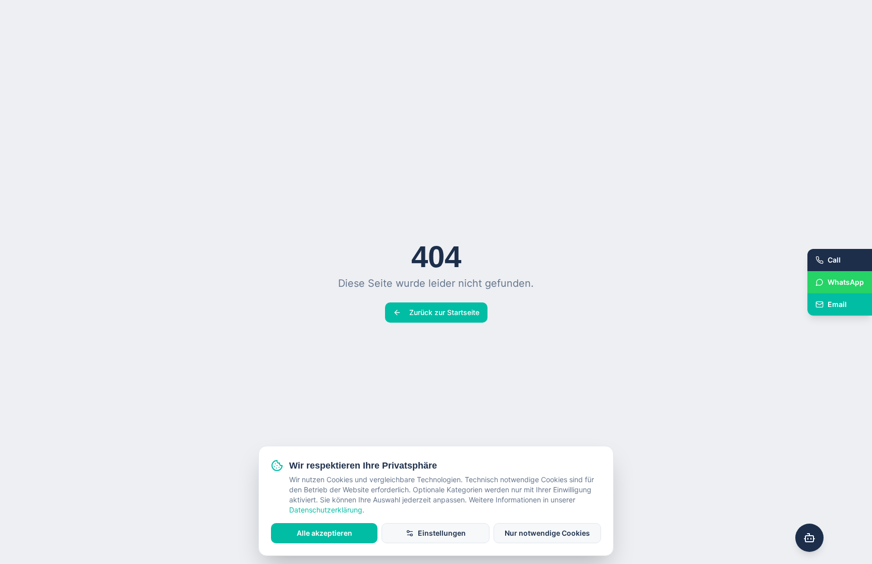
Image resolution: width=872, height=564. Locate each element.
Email (837, 304)
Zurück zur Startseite (444, 312)
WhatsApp (846, 282)
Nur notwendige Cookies (547, 533)
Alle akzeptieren (324, 533)
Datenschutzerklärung (325, 509)
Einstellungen (442, 533)
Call (834, 259)
